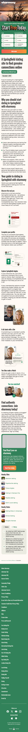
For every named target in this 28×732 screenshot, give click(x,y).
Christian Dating (5, 635)
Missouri (14, 560)
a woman (7, 36)
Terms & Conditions (6, 593)
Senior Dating (4, 632)
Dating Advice (4, 671)
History (15, 527)
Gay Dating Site (5, 659)
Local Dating (8, 560)
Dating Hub (4, 674)
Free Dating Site (5, 625)
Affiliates (3, 610)
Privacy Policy (4, 597)
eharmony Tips (4, 572)
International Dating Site (7, 646)
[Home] (8, 2)
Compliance (4, 607)
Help (2, 614)
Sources (7, 527)
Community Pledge (5, 583)
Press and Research (6, 621)
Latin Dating (4, 649)
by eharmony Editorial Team (9, 72)
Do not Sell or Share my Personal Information (12, 600)
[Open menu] (25, 2)
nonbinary (7, 44)
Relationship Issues (6, 695)
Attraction (3, 688)
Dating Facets (4, 629)
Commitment (4, 691)
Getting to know (5, 685)
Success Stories (5, 578)
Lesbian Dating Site (6, 663)
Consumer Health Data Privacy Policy (10, 604)
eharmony (3, 560)
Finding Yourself (5, 678)
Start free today (10, 467)
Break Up (3, 698)
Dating (3, 681)
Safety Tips (4, 586)
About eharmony (5, 568)
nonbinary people (20, 44)
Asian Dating (4, 642)
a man (6, 40)
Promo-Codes (4, 617)
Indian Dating (4, 656)
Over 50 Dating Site (6, 653)
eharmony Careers (5, 590)
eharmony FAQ (4, 575)
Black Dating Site (5, 639)
